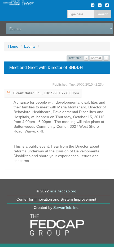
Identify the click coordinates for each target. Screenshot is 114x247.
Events (30, 46)
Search (102, 14)
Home (13, 46)
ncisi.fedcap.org (63, 191)
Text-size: (75, 58)
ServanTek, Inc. (66, 207)
